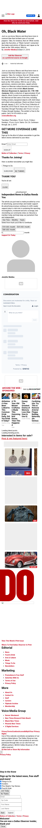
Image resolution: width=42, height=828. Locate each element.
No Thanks (5, 794)
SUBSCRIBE (8, 171)
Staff (7, 698)
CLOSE (5, 187)
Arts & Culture (10, 658)
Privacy (27, 153)
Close (3, 826)
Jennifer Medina (10, 50)
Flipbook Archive (11, 704)
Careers (8, 701)
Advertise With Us (12, 678)
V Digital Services (12, 726)
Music (7, 660)
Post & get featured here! (14, 438)
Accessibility (23, 731)
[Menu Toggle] (3, 15)
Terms (20, 153)
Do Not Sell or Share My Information (16, 749)
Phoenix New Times (12, 724)
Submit (10, 813)
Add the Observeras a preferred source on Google (15, 57)
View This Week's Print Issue (13, 641)
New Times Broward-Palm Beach (18, 718)
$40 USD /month (8, 230)
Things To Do (10, 663)
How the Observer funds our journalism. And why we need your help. (21, 22)
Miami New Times (12, 721)
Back (3, 813)
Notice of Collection (9, 153)
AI (29, 731)
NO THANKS (19, 171)
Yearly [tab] (22, 220)
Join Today (5, 791)
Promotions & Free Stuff (14, 675)
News (7, 652)
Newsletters (9, 666)
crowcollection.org (9, 116)
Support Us (30, 15)
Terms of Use (10, 681)
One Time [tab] (6, 220)
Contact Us (9, 695)
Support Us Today (8, 235)
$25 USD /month (23, 227)
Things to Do (6, 782)
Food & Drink (10, 655)
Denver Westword (12, 715)
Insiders (5, 784)
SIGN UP (7, 150)
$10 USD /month (8, 227)
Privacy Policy (10, 683)
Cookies (15, 731)
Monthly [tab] (15, 220)
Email (4, 144)
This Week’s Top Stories (11, 786)
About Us (8, 692)
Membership (10, 706)
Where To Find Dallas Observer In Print (17, 645)
